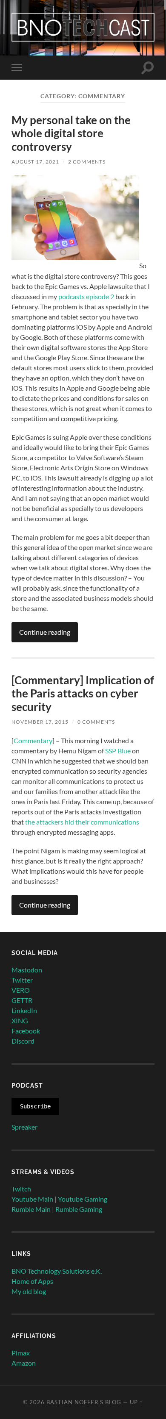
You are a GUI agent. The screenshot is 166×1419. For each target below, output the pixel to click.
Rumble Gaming (78, 1209)
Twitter (22, 980)
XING (19, 1020)
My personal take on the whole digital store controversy (71, 133)
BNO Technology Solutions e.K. (56, 1271)
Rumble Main (31, 1209)
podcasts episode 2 (86, 296)
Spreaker (24, 1127)
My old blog (28, 1291)
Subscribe (35, 1106)
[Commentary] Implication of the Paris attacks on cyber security (82, 693)
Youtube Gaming (82, 1199)
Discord (22, 1041)
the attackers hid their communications (82, 822)
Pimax (20, 1353)
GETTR (21, 1000)
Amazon (23, 1363)
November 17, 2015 (40, 722)
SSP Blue (118, 751)
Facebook (25, 1031)
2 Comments (87, 161)
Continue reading (44, 632)
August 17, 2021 (35, 161)
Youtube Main (32, 1199)
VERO (20, 990)
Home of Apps (32, 1281)
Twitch (21, 1189)
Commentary (33, 740)
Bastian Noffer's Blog (83, 1402)
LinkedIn (24, 1010)
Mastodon (26, 970)
